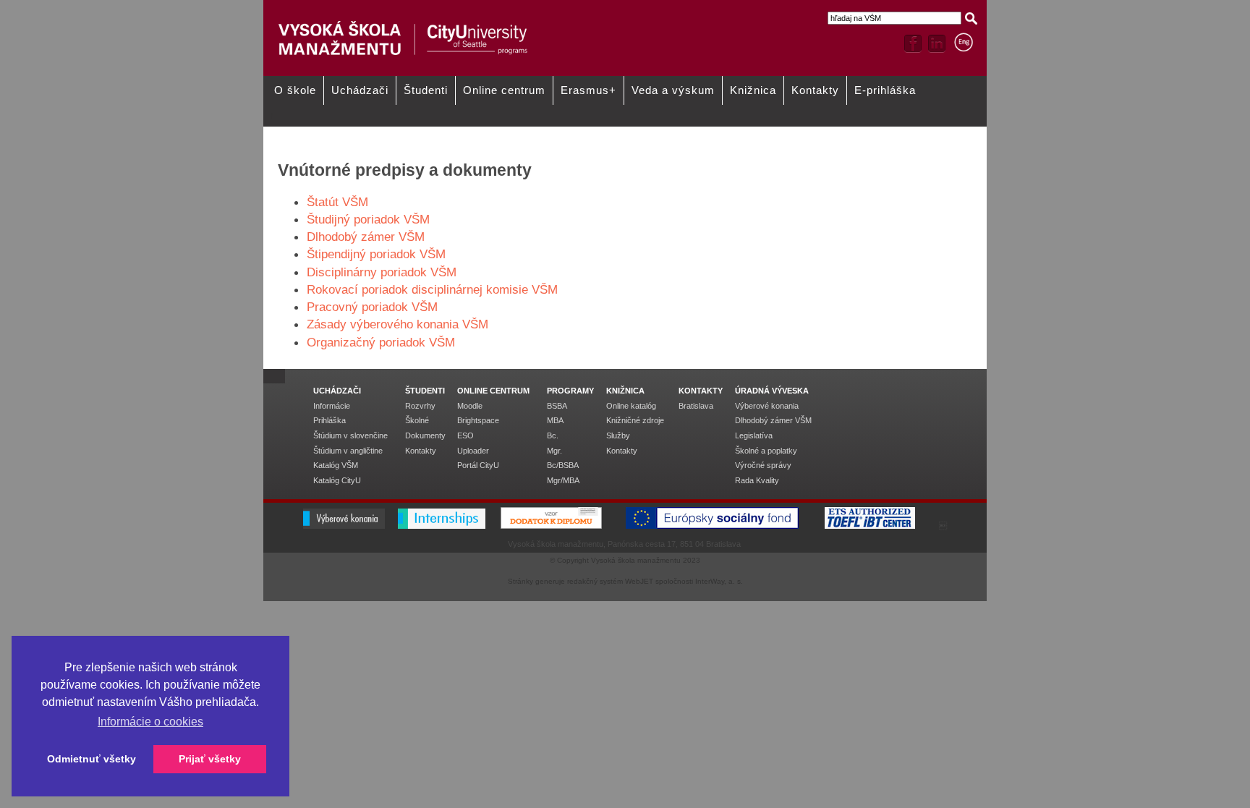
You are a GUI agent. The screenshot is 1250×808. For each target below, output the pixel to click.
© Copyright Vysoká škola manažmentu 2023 (625, 560)
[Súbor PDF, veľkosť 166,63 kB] (490, 324)
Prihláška (329, 420)
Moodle (469, 405)
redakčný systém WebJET (610, 581)
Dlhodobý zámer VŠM (366, 236)
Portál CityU (478, 465)
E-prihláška (885, 90)
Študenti (426, 90)
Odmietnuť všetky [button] (91, 759)
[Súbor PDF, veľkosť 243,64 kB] (439, 306)
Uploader (473, 450)
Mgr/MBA (563, 480)
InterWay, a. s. (719, 581)
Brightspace (478, 420)
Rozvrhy (420, 405)
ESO (465, 435)
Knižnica (753, 90)
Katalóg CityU (337, 480)
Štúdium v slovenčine (350, 435)
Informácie (331, 405)
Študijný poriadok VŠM (368, 219)
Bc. (552, 435)
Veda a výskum (673, 90)
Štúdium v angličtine (348, 450)
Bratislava (696, 405)
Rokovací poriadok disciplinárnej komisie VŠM (432, 289)
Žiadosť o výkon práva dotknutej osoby (767, 137)
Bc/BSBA (563, 465)
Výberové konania (767, 405)
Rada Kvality (757, 480)
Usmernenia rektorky (310, 131)
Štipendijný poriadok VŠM (376, 254)
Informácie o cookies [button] (150, 721)
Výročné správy (763, 465)
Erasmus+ (588, 90)
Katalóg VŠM (335, 465)
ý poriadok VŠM (412, 342)
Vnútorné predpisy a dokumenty (476, 131)
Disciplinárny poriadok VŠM (381, 272)
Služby (618, 435)
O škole (295, 90)
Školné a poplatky (766, 450)
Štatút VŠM (337, 202)
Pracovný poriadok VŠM (372, 306)
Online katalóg (631, 405)
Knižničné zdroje (635, 420)
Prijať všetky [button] (210, 759)
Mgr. (554, 450)
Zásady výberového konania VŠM (397, 324)
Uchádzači (359, 90)
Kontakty (815, 90)
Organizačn (338, 342)
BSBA (557, 405)
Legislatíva (754, 435)
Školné (417, 420)
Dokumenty (425, 435)
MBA (555, 420)
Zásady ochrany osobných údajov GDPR (610, 137)
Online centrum (504, 90)
